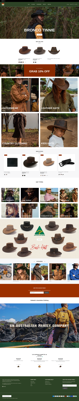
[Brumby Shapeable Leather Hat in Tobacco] (54, 51)
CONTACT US (47, 381)
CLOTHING (33, 4)
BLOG (31, 385)
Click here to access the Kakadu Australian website (39, 1)
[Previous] (2, 70)
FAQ (31, 384)
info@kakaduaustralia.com (7, 384)
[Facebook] (2, 386)
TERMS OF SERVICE (48, 384)
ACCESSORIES (39, 4)
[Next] (77, 70)
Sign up (46, 292)
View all (39, 152)
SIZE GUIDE (32, 381)
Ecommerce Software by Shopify (13, 398)
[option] (39, 23)
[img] (39, 355)
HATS (29, 4)
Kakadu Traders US (6, 398)
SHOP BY (44, 4)
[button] (37, 37)
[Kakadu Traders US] (3, 4)
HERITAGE (49, 4)
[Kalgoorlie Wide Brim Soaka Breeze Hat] (25, 51)
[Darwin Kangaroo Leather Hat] (39, 51)
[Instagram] (5, 386)
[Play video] (39, 326)
